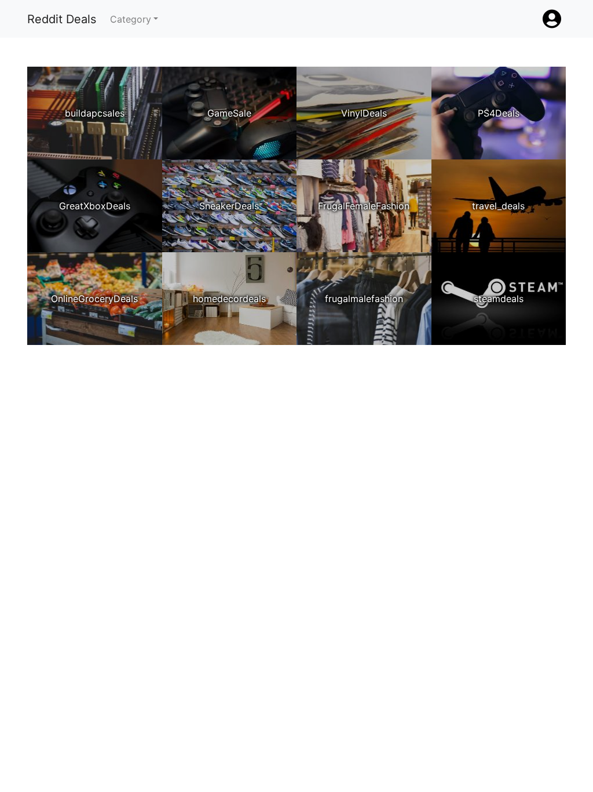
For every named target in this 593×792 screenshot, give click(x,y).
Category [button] (130, 19)
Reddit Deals (61, 19)
